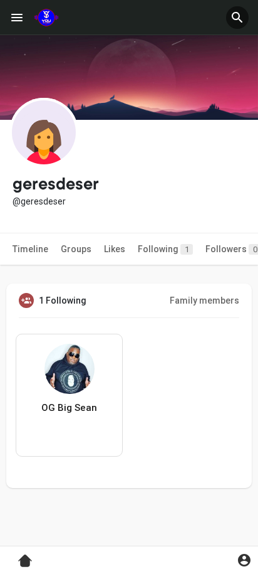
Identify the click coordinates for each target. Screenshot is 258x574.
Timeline (30, 249)
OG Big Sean (69, 407)
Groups (76, 249)
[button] (237, 17)
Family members (204, 300)
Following (163, 249)
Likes (114, 249)
